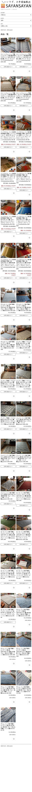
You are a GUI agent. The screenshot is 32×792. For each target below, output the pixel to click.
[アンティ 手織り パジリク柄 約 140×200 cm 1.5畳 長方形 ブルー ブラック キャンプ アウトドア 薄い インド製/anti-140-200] (23, 371)
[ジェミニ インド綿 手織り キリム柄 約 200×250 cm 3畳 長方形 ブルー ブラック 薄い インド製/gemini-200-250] (23, 408)
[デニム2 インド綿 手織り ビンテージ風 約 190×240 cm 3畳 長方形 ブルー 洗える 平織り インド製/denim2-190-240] (8, 295)
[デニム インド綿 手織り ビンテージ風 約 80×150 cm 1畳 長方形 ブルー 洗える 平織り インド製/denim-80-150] (8, 677)
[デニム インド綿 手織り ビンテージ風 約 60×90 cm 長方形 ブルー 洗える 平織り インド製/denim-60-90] (8, 714)
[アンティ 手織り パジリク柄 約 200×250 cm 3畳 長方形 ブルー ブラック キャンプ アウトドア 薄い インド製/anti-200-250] (23, 332)
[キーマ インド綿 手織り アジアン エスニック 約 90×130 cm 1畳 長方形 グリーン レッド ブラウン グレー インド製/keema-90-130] (8, 561)
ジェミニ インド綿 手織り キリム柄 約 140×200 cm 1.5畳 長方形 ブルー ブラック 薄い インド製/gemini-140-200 (23, 458)
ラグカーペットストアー (5, 9)
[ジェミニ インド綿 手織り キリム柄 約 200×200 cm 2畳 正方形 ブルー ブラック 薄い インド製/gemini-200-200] (8, 446)
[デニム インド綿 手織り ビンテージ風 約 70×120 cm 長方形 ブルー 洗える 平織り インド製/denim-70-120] (23, 677)
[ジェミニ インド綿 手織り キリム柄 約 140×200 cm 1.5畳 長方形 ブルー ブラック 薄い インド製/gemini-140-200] (23, 446)
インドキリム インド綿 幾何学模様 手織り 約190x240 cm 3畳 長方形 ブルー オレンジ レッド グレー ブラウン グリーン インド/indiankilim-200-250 (8, 264)
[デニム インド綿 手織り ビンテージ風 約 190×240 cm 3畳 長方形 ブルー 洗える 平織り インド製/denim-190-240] (23, 600)
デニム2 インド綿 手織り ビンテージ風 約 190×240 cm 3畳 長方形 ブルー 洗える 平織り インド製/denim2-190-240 (8, 307)
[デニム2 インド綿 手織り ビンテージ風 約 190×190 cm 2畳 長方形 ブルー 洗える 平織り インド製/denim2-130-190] (23, 295)
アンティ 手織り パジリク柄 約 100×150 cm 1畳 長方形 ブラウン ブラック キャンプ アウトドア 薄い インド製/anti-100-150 (8, 421)
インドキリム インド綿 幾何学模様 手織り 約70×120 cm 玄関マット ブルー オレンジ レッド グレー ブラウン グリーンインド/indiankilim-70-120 (23, 178)
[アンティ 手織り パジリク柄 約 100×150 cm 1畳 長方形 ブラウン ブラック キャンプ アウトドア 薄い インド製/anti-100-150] (8, 408)
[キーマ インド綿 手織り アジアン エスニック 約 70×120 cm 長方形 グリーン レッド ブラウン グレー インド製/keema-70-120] (23, 561)
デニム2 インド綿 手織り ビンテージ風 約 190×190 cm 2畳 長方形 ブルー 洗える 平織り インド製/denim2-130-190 (23, 307)
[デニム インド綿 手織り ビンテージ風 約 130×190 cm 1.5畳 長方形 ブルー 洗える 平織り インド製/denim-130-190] (23, 639)
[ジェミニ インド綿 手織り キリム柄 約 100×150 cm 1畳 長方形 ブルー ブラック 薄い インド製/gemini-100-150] (8, 483)
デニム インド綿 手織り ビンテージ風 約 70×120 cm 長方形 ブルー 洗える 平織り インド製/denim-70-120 (23, 690)
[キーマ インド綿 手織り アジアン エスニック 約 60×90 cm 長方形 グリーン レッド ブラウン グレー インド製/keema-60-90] (8, 600)
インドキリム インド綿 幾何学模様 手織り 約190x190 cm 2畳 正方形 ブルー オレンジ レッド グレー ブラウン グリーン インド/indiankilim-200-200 (23, 264)
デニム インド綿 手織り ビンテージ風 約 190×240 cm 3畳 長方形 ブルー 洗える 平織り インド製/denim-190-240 (23, 612)
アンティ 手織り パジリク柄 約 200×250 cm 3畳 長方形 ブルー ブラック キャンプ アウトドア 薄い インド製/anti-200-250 (23, 345)
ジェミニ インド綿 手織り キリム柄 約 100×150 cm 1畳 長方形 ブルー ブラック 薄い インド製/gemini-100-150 (8, 496)
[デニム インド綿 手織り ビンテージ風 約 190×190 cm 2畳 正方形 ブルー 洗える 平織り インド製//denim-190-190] (8, 639)
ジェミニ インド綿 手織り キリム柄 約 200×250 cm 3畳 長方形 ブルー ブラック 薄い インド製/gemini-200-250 (23, 421)
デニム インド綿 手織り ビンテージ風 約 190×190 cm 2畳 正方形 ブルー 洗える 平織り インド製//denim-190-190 (8, 651)
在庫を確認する (7, 66)
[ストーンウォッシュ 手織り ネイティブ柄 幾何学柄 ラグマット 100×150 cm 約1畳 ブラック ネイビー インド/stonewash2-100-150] (8, 45)
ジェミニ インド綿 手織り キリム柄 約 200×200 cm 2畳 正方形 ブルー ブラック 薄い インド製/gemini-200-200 (8, 458)
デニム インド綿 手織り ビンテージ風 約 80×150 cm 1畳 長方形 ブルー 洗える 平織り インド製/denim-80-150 (8, 690)
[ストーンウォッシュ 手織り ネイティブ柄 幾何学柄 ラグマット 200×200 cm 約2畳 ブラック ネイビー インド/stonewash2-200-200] (8, 83)
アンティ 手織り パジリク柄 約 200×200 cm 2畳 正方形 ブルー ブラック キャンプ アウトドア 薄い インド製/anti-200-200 (8, 383)
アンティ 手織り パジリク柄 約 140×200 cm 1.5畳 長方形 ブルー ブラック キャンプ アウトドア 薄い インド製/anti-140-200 (23, 383)
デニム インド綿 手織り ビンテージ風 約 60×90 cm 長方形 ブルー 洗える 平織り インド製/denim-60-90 (8, 727)
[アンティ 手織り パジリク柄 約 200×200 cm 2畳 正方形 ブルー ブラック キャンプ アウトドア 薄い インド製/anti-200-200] (8, 371)
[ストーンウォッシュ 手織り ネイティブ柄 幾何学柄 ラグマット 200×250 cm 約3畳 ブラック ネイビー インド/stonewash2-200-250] (23, 83)
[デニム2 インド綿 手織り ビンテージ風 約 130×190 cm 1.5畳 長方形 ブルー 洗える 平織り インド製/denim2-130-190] (8, 332)
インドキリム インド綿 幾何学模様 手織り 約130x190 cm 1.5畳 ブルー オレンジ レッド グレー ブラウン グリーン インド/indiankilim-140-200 (23, 221)
